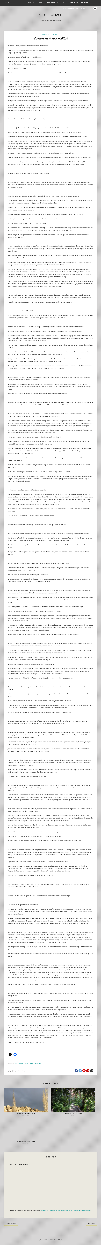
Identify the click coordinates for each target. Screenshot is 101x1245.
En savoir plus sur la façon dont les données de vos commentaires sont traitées (65, 1211)
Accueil (7, 3)
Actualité (16, 3)
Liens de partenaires (70, 3)
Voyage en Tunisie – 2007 (73, 1113)
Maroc (19, 1071)
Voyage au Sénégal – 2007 (25, 1141)
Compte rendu (47, 34)
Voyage (56, 34)
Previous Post (11, 1223)
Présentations (52, 3)
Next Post (91, 1223)
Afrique (15, 1071)
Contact (84, 3)
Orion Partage (50, 15)
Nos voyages (29, 3)
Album (40, 3)
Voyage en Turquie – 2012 (25, 1113)
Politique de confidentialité (74, 8)
